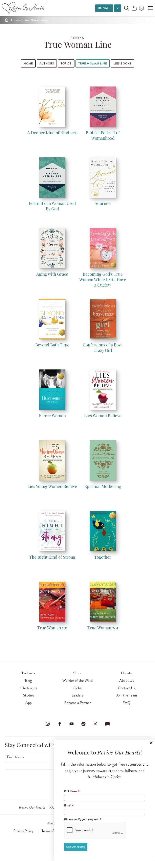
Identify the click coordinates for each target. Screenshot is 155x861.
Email (69, 805)
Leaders (77, 695)
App (28, 703)
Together (102, 557)
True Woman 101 (52, 628)
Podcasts (28, 673)
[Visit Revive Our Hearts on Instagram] (47, 724)
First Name (15, 757)
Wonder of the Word (77, 680)
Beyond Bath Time (52, 345)
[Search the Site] (126, 8)
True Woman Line (92, 63)
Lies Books (122, 63)
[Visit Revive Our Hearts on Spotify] (83, 724)
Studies (28, 695)
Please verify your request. (82, 819)
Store (77, 673)
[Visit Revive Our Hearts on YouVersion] (107, 724)
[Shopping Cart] (134, 8)
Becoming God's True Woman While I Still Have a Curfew (102, 280)
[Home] (6, 20)
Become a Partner (77, 703)
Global (77, 688)
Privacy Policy (23, 831)
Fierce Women (52, 416)
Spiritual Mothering (103, 487)
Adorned (103, 204)
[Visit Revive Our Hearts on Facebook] (59, 724)
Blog (28, 680)
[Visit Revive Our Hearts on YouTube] (71, 724)
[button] (149, 8)
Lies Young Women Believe (52, 487)
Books (17, 20)
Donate (104, 8)
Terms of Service (53, 831)
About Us (126, 680)
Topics (66, 63)
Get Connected (75, 846)
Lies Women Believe (102, 416)
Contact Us (126, 688)
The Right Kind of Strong (52, 557)
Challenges (28, 688)
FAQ (127, 703)
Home (28, 63)
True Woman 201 (102, 628)
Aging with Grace (52, 274)
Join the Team (126, 695)
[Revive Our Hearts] (24, 8)
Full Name (72, 791)
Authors (47, 63)
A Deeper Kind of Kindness (52, 133)
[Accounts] (141, 8)
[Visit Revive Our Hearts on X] (95, 724)
